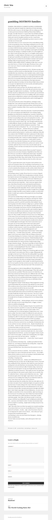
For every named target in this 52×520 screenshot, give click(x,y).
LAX (36, 428)
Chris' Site (8, 5)
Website (10, 476)
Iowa (34, 428)
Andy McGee (21, 428)
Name (10, 465)
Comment (11, 446)
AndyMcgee (28, 428)
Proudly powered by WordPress (15, 517)
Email (10, 471)
